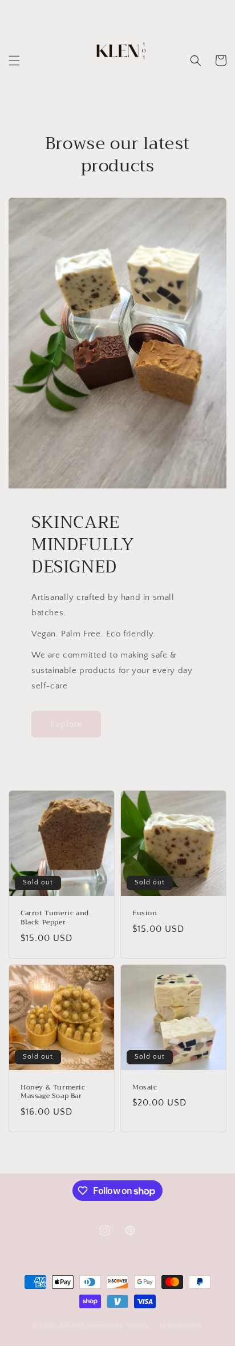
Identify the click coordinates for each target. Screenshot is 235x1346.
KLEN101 (72, 1325)
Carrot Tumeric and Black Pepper (55, 918)
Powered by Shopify (118, 1325)
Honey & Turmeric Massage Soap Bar (53, 1092)
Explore (66, 724)
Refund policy (180, 1325)
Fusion (144, 913)
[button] (14, 60)
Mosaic (144, 1087)
